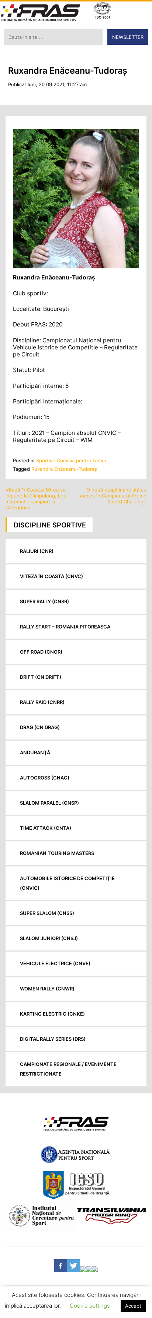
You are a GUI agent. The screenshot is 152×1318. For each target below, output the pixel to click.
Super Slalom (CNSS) (47, 913)
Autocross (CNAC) (44, 778)
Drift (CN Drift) (40, 677)
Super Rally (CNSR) (44, 601)
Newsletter (128, 37)
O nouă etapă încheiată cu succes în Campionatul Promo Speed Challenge (112, 495)
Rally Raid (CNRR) (42, 702)
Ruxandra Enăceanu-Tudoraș (64, 469)
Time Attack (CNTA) (45, 828)
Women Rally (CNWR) (47, 989)
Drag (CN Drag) (40, 727)
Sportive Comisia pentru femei (71, 460)
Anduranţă (35, 752)
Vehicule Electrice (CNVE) (55, 963)
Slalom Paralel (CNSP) (49, 803)
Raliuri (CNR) (36, 551)
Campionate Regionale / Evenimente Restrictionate (68, 1069)
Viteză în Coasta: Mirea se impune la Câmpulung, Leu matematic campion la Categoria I (36, 498)
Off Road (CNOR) (41, 652)
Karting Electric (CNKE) (52, 1014)
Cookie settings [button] (90, 1305)
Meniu (141, 11)
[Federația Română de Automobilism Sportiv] (40, 13)
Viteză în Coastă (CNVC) (51, 576)
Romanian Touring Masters (57, 853)
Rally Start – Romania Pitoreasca (65, 627)
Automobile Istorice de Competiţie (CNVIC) (67, 883)
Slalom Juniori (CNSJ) (49, 938)
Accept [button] (133, 1306)
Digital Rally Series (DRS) (53, 1039)
